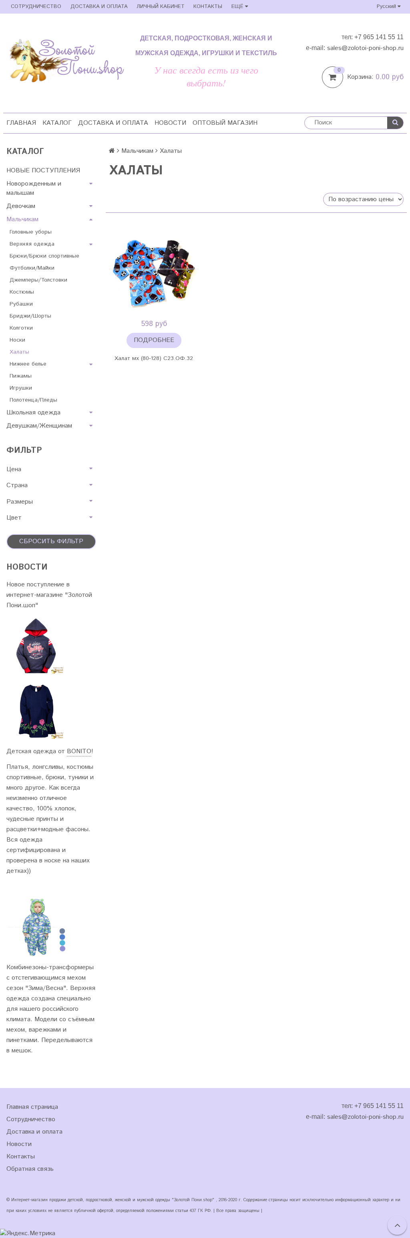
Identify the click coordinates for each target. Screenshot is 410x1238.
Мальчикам (22, 219)
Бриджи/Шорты (30, 316)
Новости (170, 123)
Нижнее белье (28, 364)
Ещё (237, 6)
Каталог (57, 123)
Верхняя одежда (32, 244)
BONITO (79, 751)
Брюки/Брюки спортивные (44, 256)
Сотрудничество (36, 6)
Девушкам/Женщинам (39, 425)
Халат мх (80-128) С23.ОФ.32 (154, 358)
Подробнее (154, 340)
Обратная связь (30, 1169)
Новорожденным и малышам (33, 188)
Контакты (207, 6)
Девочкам (20, 206)
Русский (387, 6)
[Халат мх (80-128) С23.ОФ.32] (154, 270)
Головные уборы (31, 232)
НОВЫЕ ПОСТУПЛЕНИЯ (43, 170)
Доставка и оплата (99, 6)
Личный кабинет (161, 6)
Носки (17, 340)
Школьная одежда (33, 412)
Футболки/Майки (32, 268)
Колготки (21, 328)
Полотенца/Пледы (33, 400)
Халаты (19, 352)
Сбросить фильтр (51, 541)
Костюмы (22, 292)
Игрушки (21, 388)
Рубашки (21, 304)
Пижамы (21, 376)
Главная (21, 123)
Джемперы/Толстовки (38, 280)
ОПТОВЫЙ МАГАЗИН (225, 123)
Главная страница (32, 1107)
